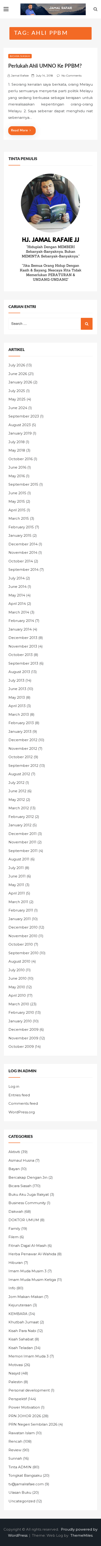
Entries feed (19, 1095)
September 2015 (23, 484)
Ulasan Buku (19, 1492)
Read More (19, 130)
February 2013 (21, 723)
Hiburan (15, 1262)
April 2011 (16, 893)
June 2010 (17, 978)
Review (14, 1450)
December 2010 (23, 927)
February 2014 (21, 620)
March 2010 (18, 1004)
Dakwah (15, 1211)
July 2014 (16, 578)
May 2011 (16, 885)
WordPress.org (21, 1112)
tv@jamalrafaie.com (26, 1484)
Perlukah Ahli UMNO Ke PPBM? (45, 66)
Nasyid (14, 1373)
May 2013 (16, 697)
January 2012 (19, 825)
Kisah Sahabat (21, 1339)
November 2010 (22, 936)
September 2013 (23, 663)
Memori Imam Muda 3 (28, 1356)
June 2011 (17, 876)
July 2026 (16, 365)
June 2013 (17, 689)
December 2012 (22, 740)
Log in (13, 1086)
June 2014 (17, 586)
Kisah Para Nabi (22, 1331)
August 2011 (18, 859)
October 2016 (20, 459)
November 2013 (22, 646)
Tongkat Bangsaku (25, 1475)
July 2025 (16, 391)
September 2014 (23, 569)
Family (14, 1228)
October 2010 (20, 944)
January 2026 (20, 382)
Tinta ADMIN (19, 1467)
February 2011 (20, 910)
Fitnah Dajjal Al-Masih (27, 1245)
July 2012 (16, 782)
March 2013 (18, 714)
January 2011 (19, 919)
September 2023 (23, 416)
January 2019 (20, 433)
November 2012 (22, 748)
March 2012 (18, 808)
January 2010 (20, 1021)
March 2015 (18, 518)
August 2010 (19, 961)
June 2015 (17, 493)
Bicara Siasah (20, 56)
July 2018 (16, 442)
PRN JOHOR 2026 (24, 1416)
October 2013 (20, 654)
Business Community (27, 1203)
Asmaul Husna (21, 1160)
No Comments (72, 75)
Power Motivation (24, 1407)
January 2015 (19, 535)
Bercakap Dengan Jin (27, 1177)
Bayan (14, 1169)
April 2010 (17, 995)
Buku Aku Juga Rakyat (28, 1194)
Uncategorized (21, 1501)
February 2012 (21, 816)
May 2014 (16, 595)
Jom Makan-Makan (25, 1296)
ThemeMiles (81, 1535)
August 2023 (19, 425)
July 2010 (16, 970)
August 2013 (19, 672)
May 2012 (16, 799)
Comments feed (23, 1103)
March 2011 (18, 902)
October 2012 (20, 757)
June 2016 (17, 467)
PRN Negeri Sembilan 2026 (32, 1424)
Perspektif (17, 1399)
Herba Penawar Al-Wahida (32, 1254)
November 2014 (22, 552)
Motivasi (15, 1365)
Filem (13, 1237)
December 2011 (22, 833)
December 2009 (23, 1029)
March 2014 (18, 612)
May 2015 (16, 501)
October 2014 (20, 561)
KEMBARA (17, 1313)
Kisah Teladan (20, 1348)
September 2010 (23, 953)
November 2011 (22, 842)
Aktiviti (14, 1152)
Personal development (29, 1390)
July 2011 (16, 868)
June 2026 (17, 374)
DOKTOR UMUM (23, 1220)
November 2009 (23, 1038)
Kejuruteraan (20, 1305)
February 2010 (21, 1012)
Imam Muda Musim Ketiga (32, 1279)
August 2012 (19, 774)
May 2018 (16, 450)
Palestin (15, 1382)
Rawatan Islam (21, 1433)
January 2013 (19, 731)
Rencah (15, 1441)
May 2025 (17, 399)
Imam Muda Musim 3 (27, 1271)
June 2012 (17, 791)
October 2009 (21, 1046)
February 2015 (21, 527)
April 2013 (17, 706)
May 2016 (16, 476)
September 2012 (23, 765)
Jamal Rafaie (20, 75)
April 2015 (17, 510)
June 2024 (17, 408)
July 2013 (16, 680)
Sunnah (15, 1458)
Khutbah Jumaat (23, 1322)
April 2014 (17, 603)
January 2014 (20, 629)
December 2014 (23, 544)
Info (12, 1288)
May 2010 (16, 987)
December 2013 (22, 637)
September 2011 (23, 850)
